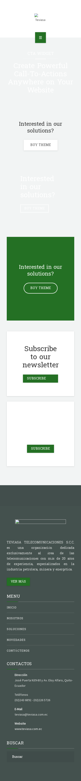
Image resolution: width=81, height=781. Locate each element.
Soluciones (16, 629)
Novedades (16, 639)
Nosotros (15, 618)
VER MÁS (18, 581)
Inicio (11, 607)
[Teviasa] (40, 17)
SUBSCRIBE (40, 448)
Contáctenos (18, 650)
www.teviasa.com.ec (28, 729)
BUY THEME (40, 145)
